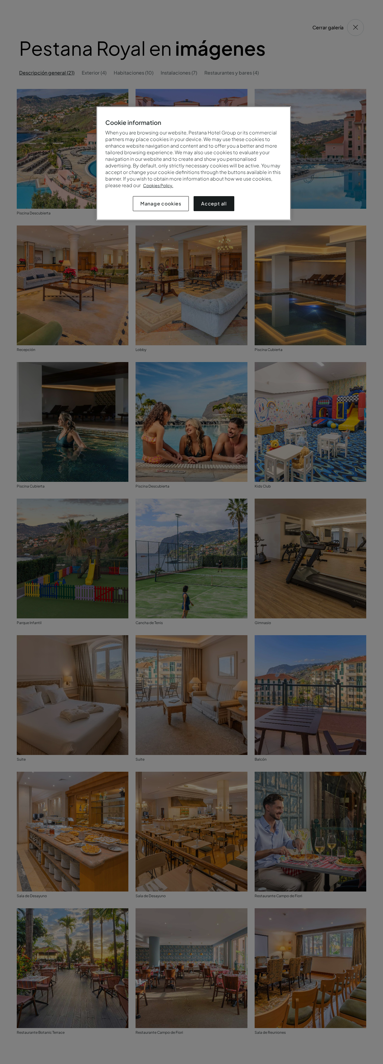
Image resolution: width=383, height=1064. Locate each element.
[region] (193, 163)
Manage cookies (160, 203)
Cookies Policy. (158, 185)
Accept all (214, 203)
